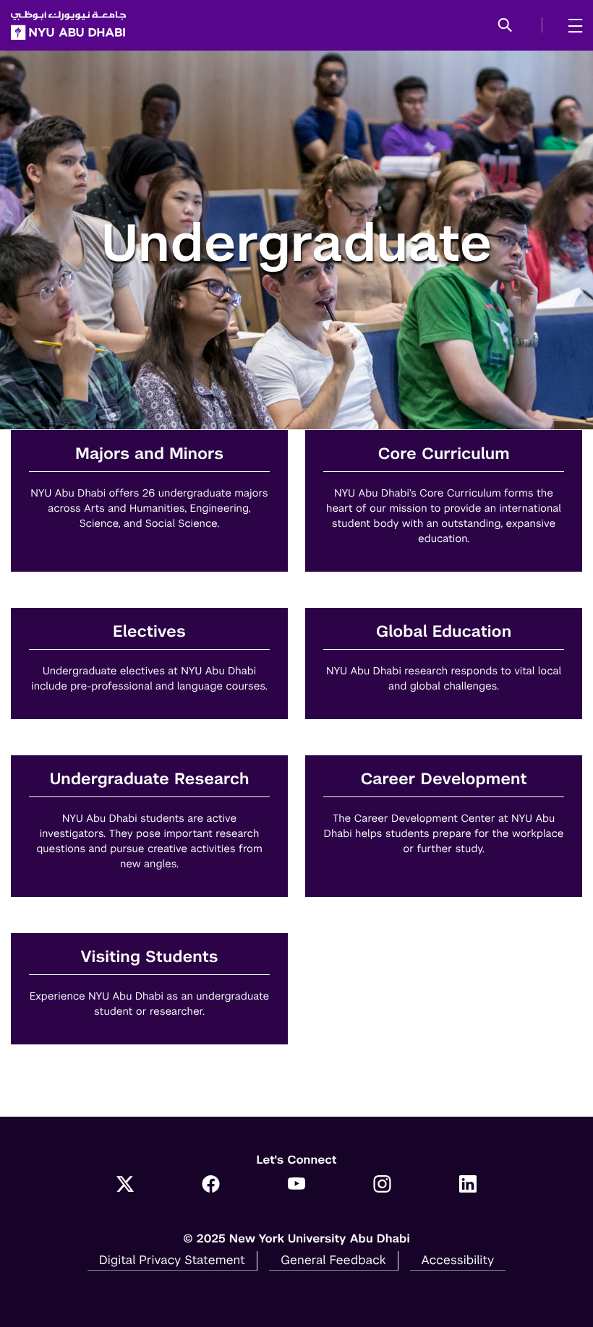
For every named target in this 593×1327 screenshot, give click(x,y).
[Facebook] (211, 1185)
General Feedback (333, 1260)
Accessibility (458, 1260)
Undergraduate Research (149, 779)
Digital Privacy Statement (172, 1260)
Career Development (443, 779)
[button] (505, 26)
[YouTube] (297, 1185)
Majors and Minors (149, 454)
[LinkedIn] (468, 1185)
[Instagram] (382, 1185)
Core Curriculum (444, 454)
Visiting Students (149, 957)
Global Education (443, 632)
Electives (149, 632)
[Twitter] (125, 1185)
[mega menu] (571, 25)
